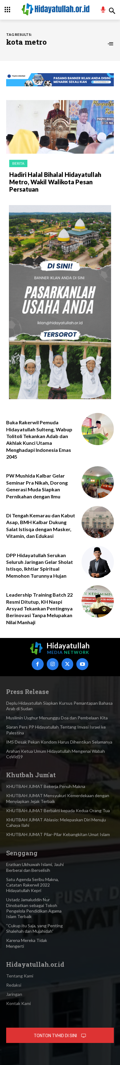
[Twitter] (67, 664)
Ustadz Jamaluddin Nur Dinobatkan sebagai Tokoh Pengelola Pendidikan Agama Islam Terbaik (34, 908)
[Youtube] (82, 664)
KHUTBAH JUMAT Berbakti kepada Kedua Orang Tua (58, 810)
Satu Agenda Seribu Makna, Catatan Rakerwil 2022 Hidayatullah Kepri (32, 885)
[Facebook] (37, 664)
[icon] (103, 10)
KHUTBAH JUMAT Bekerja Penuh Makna (45, 786)
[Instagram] (52, 664)
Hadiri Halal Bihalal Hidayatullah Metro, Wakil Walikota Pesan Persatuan (55, 182)
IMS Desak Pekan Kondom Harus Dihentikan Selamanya (59, 741)
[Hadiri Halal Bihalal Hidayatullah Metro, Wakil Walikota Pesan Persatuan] (60, 127)
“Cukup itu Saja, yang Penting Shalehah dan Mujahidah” (34, 928)
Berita (18, 163)
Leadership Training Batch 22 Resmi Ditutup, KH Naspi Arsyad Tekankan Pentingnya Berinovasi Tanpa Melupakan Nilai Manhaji (39, 608)
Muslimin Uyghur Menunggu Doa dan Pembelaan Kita (57, 717)
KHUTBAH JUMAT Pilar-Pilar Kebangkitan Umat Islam (58, 834)
